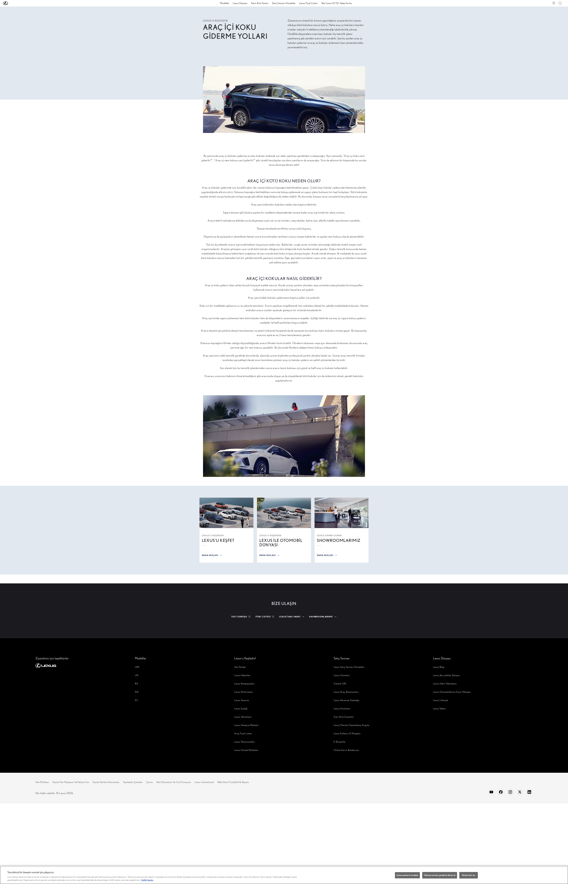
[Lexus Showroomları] (554, 3)
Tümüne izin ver (468, 875)
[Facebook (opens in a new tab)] (501, 792)
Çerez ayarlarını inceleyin (407, 875)
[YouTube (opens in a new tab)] (491, 792)
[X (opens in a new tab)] (520, 792)
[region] (284, 875)
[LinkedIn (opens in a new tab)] (529, 792)
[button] (11, 3)
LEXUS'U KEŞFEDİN (213, 535)
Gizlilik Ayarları (147, 880)
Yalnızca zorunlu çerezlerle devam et (439, 875)
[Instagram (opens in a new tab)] (510, 792)
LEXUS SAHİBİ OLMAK (329, 535)
